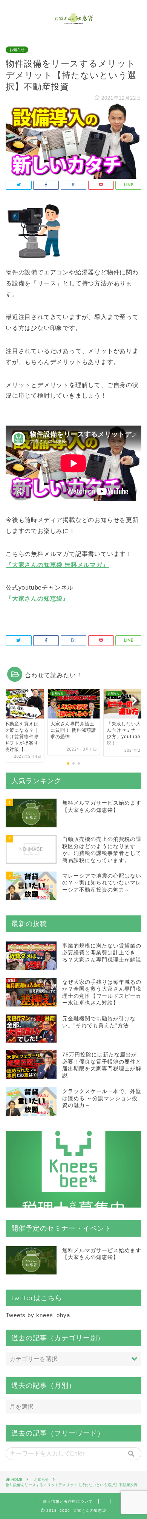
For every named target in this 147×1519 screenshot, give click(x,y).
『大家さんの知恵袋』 (37, 598)
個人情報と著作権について (68, 1501)
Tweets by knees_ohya (38, 1315)
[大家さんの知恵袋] (73, 21)
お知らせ (16, 50)
